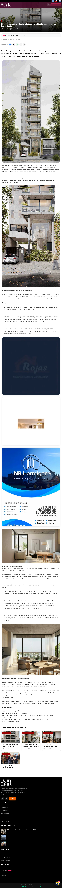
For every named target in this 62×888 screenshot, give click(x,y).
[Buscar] (48, 4)
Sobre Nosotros (5, 860)
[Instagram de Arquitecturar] (2, 798)
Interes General (5, 813)
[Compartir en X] (13, 44)
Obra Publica (4, 810)
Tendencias (4, 816)
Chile (2, 873)
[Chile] (56, 1)
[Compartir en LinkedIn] (20, 44)
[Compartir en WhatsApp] (17, 44)
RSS (13, 798)
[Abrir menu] (2, 4)
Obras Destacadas (6, 818)
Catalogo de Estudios (7, 821)
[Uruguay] (59, 1)
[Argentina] (53, 1)
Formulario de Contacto (7, 857)
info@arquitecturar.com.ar (8, 855)
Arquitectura (4, 807)
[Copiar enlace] (24, 44)
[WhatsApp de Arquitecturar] (6, 798)
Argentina (6, 870)
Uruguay (3, 875)
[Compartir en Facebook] (10, 44)
